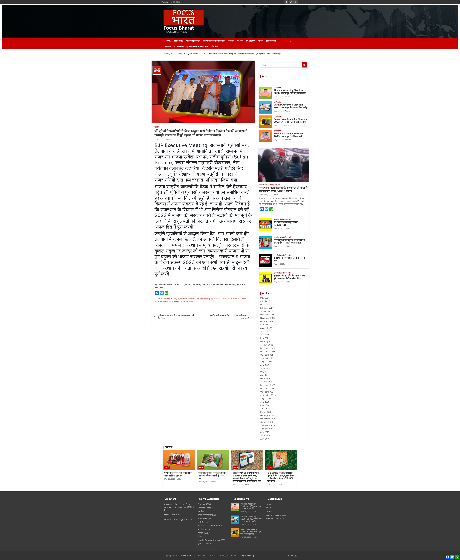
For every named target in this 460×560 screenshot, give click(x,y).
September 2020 (268, 395)
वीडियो (260, 41)
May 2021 (264, 371)
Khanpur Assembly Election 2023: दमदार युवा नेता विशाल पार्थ (289, 135)
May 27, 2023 (238, 484)
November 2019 (267, 418)
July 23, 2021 (279, 246)
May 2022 (265, 338)
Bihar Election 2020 (275, 518)
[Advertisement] (252, 21)
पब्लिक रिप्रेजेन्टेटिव (193, 41)
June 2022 (265, 335)
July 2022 (264, 331)
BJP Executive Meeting (168, 299)
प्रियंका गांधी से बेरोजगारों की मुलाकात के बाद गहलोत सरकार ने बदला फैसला (289, 241)
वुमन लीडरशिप (271, 41)
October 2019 (266, 422)
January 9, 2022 (265, 195)
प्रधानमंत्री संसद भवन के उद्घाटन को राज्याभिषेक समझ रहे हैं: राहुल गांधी (212, 476)
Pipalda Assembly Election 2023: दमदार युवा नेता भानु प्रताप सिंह (289, 91)
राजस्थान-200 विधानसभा (174, 46)
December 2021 (267, 348)
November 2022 (267, 318)
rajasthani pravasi (161, 301)
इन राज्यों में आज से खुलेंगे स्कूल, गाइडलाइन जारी (286, 223)
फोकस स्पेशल (178, 41)
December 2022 (267, 314)
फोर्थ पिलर (214, 46)
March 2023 (265, 304)
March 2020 (265, 412)
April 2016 (265, 439)
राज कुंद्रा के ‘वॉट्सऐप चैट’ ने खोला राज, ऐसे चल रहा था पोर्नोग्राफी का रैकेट (289, 277)
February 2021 (266, 378)
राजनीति (231, 41)
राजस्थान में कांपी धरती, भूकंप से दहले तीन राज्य (290, 259)
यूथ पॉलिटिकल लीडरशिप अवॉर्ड (197, 46)
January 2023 (266, 311)
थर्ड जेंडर (240, 41)
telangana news (187, 301)
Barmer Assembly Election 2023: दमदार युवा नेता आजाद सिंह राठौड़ (290, 106)
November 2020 (267, 388)
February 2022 (267, 341)
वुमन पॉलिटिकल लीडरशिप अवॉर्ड (214, 41)
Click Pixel (211, 555)
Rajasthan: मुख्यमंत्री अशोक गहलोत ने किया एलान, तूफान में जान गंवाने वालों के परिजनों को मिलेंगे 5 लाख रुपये (281, 477)
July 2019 (264, 432)
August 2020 (266, 398)
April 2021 (265, 375)
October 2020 (266, 392)
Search (304, 64)
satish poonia (174, 301)
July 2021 (264, 365)
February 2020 (267, 415)
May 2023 (265, 298)
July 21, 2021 (279, 264)
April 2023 (265, 301)
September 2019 (267, 425)
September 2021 (267, 358)
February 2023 (267, 308)
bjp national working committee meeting (194, 299)
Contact (269, 511)
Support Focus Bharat (276, 515)
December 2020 (267, 385)
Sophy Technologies (248, 555)
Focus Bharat (179, 28)
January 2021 (266, 382)
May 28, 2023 (279, 96)
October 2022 (266, 321)
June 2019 (265, 435)
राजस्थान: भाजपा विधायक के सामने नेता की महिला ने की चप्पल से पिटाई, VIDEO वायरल (283, 189)
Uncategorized (204, 508)
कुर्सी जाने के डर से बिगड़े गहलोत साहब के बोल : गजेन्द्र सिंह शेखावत (177, 316)
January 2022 (266, 345)
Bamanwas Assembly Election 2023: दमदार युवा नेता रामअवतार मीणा (290, 120)
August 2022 (266, 328)
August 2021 (266, 361)
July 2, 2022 (159, 140)
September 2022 (268, 324)
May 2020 (265, 405)
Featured (202, 504)
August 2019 (266, 429)
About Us (270, 508)
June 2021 (265, 368)
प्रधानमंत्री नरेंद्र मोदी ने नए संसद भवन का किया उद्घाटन (178, 474)
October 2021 (266, 355)
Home (168, 41)
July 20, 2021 (279, 282)
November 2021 (267, 351)
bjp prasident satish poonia (221, 299)
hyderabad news (239, 299)
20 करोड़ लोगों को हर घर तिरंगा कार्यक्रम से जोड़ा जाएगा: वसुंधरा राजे (228, 316)
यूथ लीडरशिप (250, 41)
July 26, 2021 (279, 228)
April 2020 (265, 408)
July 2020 (264, 402)
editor (168, 140)
